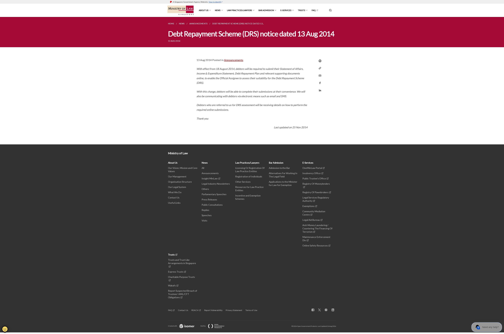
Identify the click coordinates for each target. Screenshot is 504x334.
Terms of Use (251, 310)
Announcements (233, 60)
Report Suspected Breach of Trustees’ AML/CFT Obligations (182, 294)
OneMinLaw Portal (312, 167)
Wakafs (172, 285)
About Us (203, 10)
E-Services (285, 10)
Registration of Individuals (248, 176)
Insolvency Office (311, 173)
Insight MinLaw (210, 178)
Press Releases (209, 199)
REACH (194, 310)
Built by (203, 326)
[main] (252, 80)
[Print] (319, 61)
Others (205, 189)
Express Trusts (175, 271)
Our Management (177, 176)
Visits (204, 220)
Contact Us (173, 197)
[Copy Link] (319, 68)
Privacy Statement (234, 310)
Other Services (243, 181)
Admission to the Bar (279, 167)
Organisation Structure (180, 181)
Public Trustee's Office (314, 178)
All (203, 167)
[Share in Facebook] (319, 81)
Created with (172, 326)
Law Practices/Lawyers (239, 10)
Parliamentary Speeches (214, 194)
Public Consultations (212, 204)
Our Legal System (177, 187)
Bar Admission (266, 10)
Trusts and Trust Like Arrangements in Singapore (182, 261)
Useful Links (174, 202)
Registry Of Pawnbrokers (315, 192)
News (217, 10)
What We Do (174, 192)
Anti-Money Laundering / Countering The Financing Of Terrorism (317, 228)
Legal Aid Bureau (311, 219)
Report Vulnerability (213, 310)
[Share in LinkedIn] (319, 88)
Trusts (301, 10)
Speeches (207, 215)
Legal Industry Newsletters (216, 183)
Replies (205, 210)
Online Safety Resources (315, 245)
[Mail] (319, 74)
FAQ (314, 10)
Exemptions (308, 206)
